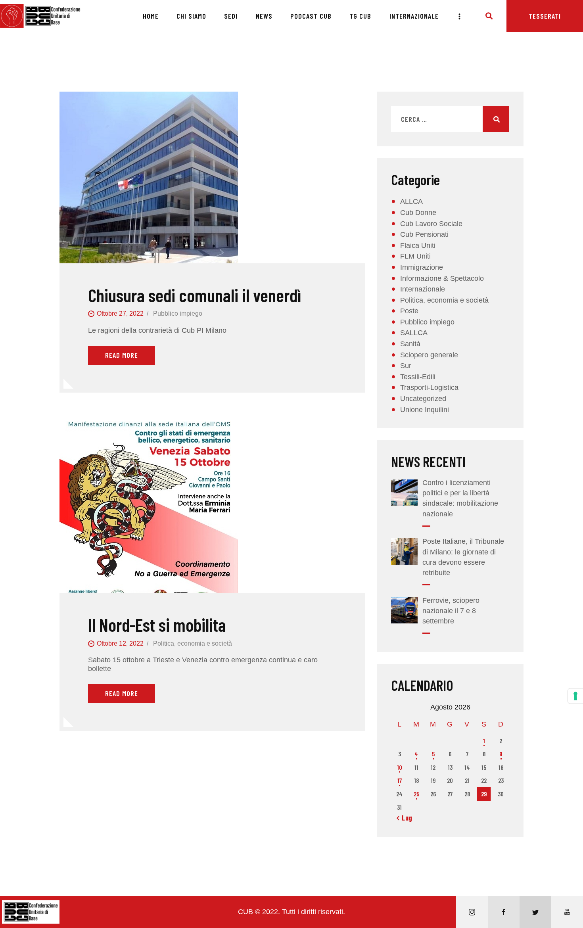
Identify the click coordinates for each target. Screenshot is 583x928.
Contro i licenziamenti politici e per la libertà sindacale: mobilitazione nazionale (460, 498)
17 (399, 780)
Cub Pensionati (424, 234)
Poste (409, 311)
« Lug (404, 817)
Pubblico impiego (177, 313)
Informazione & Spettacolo (442, 278)
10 (399, 767)
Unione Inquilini (424, 410)
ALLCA (411, 201)
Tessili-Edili (417, 377)
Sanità (410, 344)
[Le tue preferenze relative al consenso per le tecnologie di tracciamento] (575, 696)
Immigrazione (421, 267)
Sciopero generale (429, 355)
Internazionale (422, 289)
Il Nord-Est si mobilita (157, 625)
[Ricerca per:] (450, 119)
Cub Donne (418, 213)
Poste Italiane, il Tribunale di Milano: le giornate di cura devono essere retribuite (463, 556)
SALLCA (414, 333)
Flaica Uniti (417, 245)
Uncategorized (423, 399)
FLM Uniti (415, 256)
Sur (405, 366)
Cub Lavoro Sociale (431, 224)
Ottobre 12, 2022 (120, 643)
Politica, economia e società (192, 643)
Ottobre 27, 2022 (120, 313)
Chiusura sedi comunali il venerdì (194, 295)
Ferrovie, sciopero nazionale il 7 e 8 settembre (450, 610)
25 (416, 794)
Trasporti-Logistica (429, 387)
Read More (121, 355)
